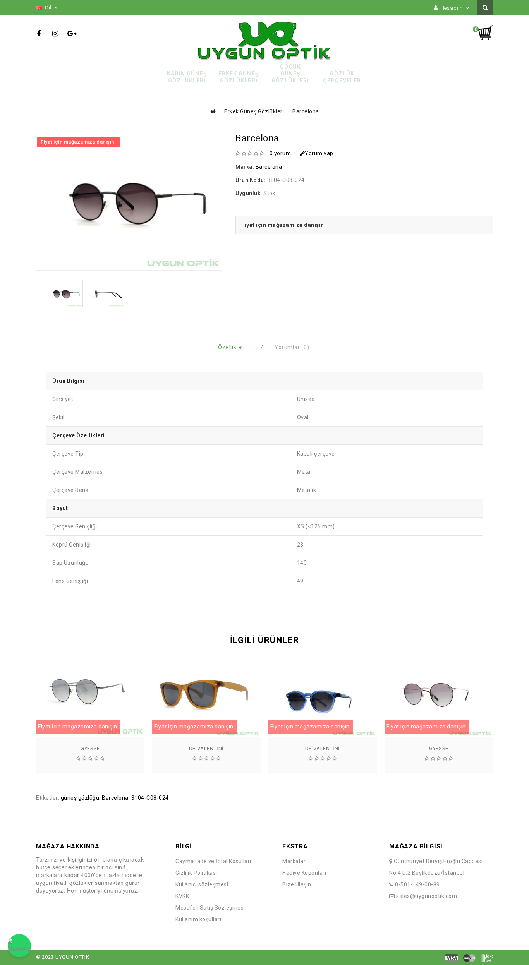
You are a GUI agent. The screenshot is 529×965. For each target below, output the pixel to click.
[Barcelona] (64, 293)
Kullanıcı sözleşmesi (201, 884)
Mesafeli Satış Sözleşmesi (210, 908)
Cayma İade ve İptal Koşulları (213, 861)
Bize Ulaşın (296, 884)
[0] (485, 33)
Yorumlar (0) (292, 347)
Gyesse (90, 748)
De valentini (206, 748)
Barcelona (305, 111)
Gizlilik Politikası (196, 873)
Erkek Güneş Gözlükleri (238, 77)
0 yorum (280, 153)
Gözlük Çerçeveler (342, 77)
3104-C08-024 (150, 798)
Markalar (294, 861)
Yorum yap (319, 153)
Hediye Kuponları (304, 873)
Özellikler (231, 347)
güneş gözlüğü (80, 798)
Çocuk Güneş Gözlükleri (290, 73)
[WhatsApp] (19, 945)
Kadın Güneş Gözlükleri (187, 77)
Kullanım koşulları (198, 919)
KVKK (182, 896)
